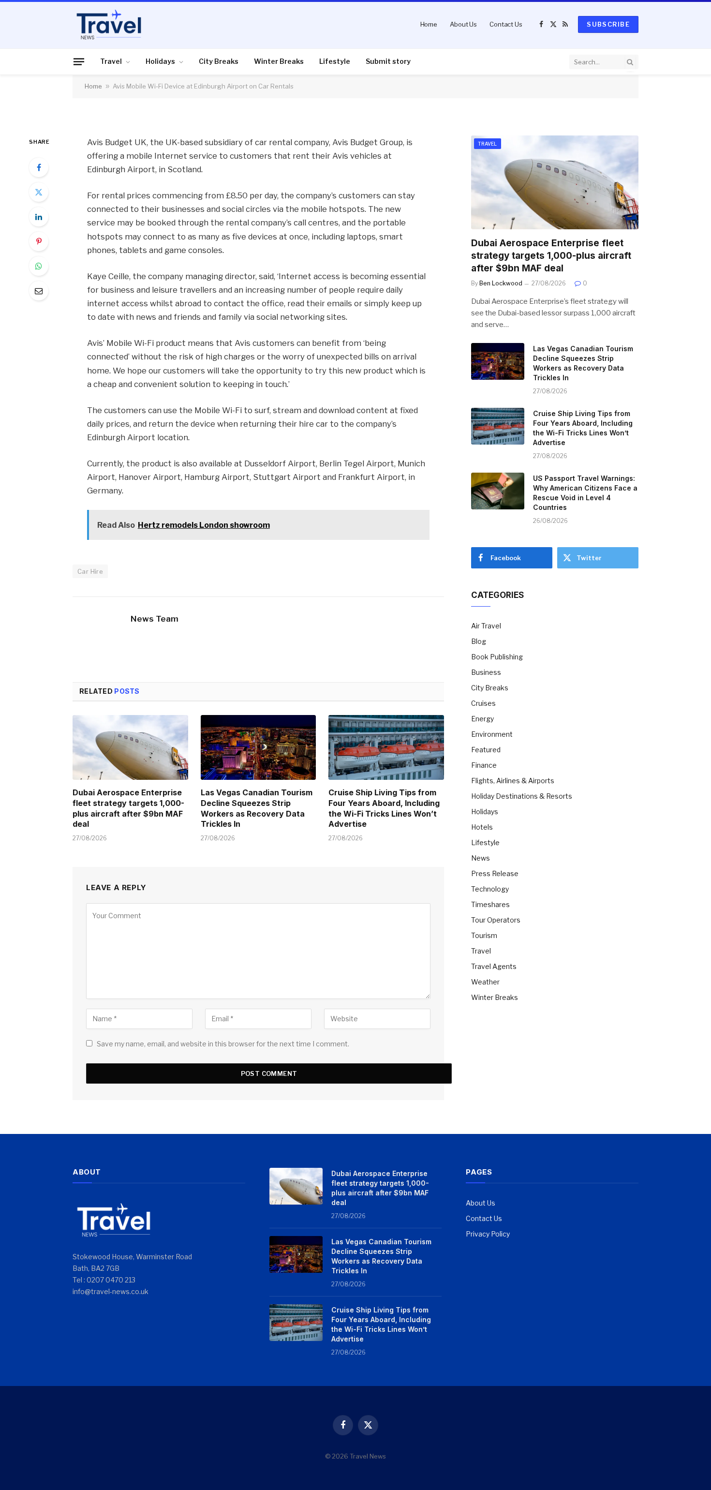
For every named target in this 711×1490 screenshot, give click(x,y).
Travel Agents (494, 966)
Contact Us (505, 24)
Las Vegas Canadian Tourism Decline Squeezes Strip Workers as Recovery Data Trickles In (256, 808)
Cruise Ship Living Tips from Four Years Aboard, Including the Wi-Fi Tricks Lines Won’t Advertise (384, 808)
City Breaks (218, 61)
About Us (463, 24)
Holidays (160, 61)
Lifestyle (334, 61)
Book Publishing (497, 657)
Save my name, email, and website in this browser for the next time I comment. (223, 1044)
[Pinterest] (38, 241)
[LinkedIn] (38, 216)
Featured (486, 749)
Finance (484, 765)
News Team (154, 619)
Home (428, 24)
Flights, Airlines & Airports (512, 780)
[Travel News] (109, 24)
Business (486, 672)
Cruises (483, 703)
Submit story (388, 61)
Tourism (484, 935)
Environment (492, 734)
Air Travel (486, 626)
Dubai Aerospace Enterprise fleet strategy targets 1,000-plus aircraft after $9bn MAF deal (128, 808)
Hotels (482, 827)
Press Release (494, 873)
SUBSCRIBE (608, 24)
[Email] (38, 290)
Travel (111, 61)
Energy (482, 719)
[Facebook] (38, 167)
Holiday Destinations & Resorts (521, 796)
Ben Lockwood (500, 283)
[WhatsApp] (38, 266)
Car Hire (90, 571)
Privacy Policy (488, 1234)
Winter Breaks (279, 61)
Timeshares (490, 904)
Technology (490, 889)
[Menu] (79, 61)
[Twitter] (38, 192)
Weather (485, 982)
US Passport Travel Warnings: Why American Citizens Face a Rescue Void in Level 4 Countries (585, 492)
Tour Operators (495, 920)
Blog (478, 641)
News (480, 858)
